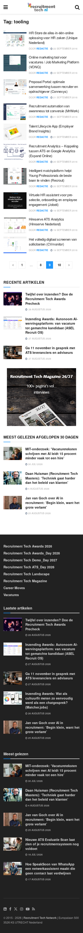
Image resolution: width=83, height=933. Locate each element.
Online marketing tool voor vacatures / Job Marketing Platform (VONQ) (54, 62)
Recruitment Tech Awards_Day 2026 (31, 553)
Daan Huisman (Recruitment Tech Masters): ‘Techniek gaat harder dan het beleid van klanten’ (51, 478)
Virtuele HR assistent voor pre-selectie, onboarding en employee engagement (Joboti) (53, 199)
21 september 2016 (65, 97)
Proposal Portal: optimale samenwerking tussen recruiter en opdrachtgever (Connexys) (53, 86)
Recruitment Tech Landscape (26, 574)
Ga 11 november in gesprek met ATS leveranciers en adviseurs (50, 350)
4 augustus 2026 (38, 488)
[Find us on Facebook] (10, 909)
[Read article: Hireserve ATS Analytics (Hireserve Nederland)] (15, 225)
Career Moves (14, 587)
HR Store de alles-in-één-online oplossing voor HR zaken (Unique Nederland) (53, 37)
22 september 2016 (65, 48)
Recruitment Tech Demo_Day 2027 (30, 560)
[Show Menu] (5, 7)
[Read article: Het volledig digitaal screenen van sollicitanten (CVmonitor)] (15, 245)
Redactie (42, 48)
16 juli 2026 (35, 854)
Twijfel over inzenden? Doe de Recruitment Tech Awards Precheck (49, 298)
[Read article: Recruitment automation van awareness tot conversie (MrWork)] (15, 111)
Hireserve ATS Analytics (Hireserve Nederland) (46, 221)
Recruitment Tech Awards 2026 (27, 546)
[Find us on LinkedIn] (5, 909)
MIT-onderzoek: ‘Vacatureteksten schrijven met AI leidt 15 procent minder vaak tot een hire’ (51, 453)
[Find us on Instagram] (21, 909)
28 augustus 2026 (39, 635)
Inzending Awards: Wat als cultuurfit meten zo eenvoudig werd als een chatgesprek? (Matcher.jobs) (49, 700)
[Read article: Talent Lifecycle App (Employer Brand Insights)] (15, 132)
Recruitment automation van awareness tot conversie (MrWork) (54, 108)
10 (59, 265)
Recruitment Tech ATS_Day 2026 (28, 567)
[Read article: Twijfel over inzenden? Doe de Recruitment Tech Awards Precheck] (12, 298)
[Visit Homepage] (41, 7)
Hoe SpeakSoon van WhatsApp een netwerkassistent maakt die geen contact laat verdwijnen (50, 868)
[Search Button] (77, 7)
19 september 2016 (65, 210)
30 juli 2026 (35, 464)
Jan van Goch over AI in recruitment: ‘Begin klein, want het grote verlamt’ (52, 502)
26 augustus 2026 (39, 713)
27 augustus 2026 (39, 664)
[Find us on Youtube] (28, 909)
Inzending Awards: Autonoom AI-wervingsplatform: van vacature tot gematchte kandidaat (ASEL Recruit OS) (51, 326)
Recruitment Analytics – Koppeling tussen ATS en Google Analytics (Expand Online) (53, 150)
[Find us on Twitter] (16, 909)
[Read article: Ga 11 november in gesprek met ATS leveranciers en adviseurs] (12, 352)
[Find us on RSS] (33, 909)
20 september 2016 (65, 161)
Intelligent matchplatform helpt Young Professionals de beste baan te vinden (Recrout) (50, 175)
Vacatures (11, 594)
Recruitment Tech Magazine (25, 580)
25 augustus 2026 (39, 513)
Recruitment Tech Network (40, 918)
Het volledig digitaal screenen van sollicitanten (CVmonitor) (53, 241)
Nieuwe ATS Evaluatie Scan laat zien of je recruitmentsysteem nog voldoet (52, 844)
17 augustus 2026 (39, 879)
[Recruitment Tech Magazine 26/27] (41, 396)
